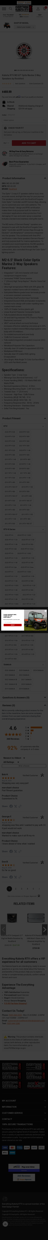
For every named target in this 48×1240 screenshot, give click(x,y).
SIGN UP (12, 625)
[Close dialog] (46, 611)
